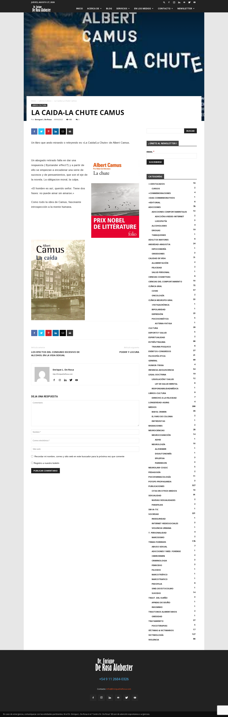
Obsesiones (158, 253)
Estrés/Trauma (156, 342)
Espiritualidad (156, 337)
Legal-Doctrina (157, 374)
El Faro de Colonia (162, 416)
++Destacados (156, 183)
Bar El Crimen (159, 411)
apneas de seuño (161, 602)
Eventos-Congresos (159, 351)
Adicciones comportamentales (169, 211)
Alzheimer (160, 449)
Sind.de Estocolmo (162, 588)
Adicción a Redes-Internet (169, 216)
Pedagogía (154, 472)
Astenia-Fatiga (163, 323)
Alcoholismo (159, 225)
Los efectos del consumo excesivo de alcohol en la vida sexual (55, 353)
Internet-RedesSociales (165, 523)
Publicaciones (156, 486)
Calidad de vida (157, 258)
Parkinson (161, 463)
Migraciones (155, 425)
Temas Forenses (157, 542)
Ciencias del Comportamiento (165, 281)
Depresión (157, 314)
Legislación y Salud (163, 379)
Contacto (164, 8)
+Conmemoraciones (159, 193)
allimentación (160, 263)
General (152, 360)
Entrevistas (158, 421)
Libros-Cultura (45, 101)
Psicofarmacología (159, 476)
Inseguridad (159, 518)
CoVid (155, 290)
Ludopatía (161, 221)
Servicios (121, 8)
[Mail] (184, 2)
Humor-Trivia (156, 365)
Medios (152, 407)
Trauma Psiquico (161, 346)
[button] (164, 2)
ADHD (158, 439)
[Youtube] (194, 2)
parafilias (157, 504)
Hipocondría (159, 249)
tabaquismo (159, 235)
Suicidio (156, 593)
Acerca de (93, 8)
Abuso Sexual (159, 546)
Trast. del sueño (158, 597)
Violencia (153, 639)
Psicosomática (160, 318)
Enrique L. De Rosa (43, 119)
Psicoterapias (159, 625)
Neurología (158, 444)
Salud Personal (161, 272)
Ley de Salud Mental (166, 383)
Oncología (158, 295)
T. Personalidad (157, 532)
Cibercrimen (158, 556)
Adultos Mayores (158, 239)
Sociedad (153, 514)
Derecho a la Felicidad (164, 397)
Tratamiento (155, 621)
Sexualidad (154, 495)
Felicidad (157, 267)
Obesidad (157, 616)
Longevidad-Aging (158, 402)
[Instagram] (174, 2)
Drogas (156, 230)
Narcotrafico (160, 579)
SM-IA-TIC (153, 509)
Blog (109, 8)
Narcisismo (158, 537)
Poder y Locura (129, 351)
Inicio (79, 8)
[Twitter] (189, 2)
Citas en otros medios (164, 490)
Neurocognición (161, 435)
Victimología (155, 635)
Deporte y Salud (157, 332)
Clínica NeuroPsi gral (160, 300)
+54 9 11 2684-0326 (114, 679)
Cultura (153, 328)
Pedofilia (157, 583)
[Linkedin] (179, 2)
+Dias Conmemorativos (161, 197)
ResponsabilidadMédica (165, 388)
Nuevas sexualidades (163, 500)
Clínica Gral (155, 286)
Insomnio (157, 607)
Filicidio (156, 569)
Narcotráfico (160, 574)
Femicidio (157, 565)
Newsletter (184, 8)
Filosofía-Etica (156, 356)
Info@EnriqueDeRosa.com (118, 689)
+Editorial (154, 202)
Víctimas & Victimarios (161, 630)
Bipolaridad (158, 309)
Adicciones (154, 207)
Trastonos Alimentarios (162, 611)
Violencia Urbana (161, 528)
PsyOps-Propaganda (159, 481)
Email (150, 151)
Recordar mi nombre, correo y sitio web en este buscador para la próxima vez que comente (79, 456)
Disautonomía (163, 453)
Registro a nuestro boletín (46, 463)
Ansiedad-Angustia (159, 244)
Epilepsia (160, 458)
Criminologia (159, 560)
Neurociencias (156, 430)
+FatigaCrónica (160, 304)
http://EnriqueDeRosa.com (63, 374)
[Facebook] (169, 2)
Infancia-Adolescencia (161, 369)
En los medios (142, 8)
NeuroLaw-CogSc (158, 467)
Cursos (156, 188)
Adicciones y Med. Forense (166, 551)
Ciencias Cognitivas (159, 276)
